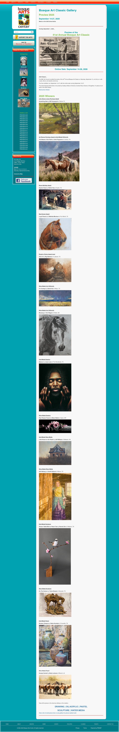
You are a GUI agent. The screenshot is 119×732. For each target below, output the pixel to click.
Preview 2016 (24, 132)
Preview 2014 (24, 136)
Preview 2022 (24, 120)
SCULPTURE (63, 710)
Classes (83, 724)
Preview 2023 (24, 119)
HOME (7, 2)
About (19, 724)
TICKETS (55, 2)
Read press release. (44, 90)
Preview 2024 (24, 117)
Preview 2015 (24, 134)
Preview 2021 (24, 122)
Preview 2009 (24, 145)
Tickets (96, 724)
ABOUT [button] (13, 2)
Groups (32, 724)
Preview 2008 (24, 147)
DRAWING (60, 706)
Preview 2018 (24, 128)
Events (56, 724)
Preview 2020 (24, 124)
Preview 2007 (24, 149)
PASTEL (83, 706)
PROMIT (99, 728)
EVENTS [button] (33, 2)
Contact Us (110, 724)
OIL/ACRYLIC (72, 706)
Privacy (77, 728)
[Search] (32, 32)
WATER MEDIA (78, 710)
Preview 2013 (24, 138)
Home (7, 724)
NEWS (26, 2)
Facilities (69, 724)
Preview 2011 (24, 141)
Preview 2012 (24, 139)
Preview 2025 (24, 115)
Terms (85, 728)
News (44, 724)
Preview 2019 (24, 126)
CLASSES (48, 2)
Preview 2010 (24, 143)
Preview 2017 (24, 130)
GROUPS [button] (20, 2)
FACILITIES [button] (40, 2)
